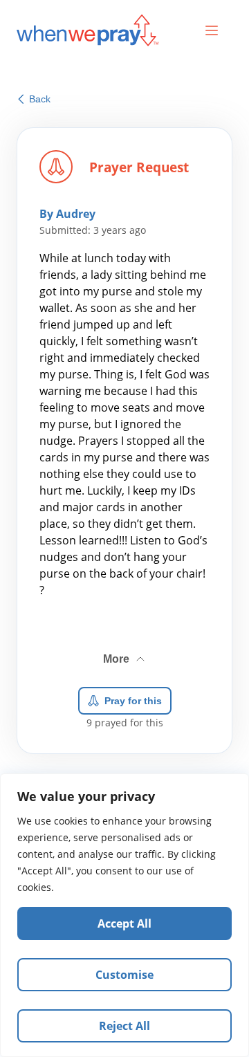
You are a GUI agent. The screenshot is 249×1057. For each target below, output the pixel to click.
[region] (124, 915)
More (125, 654)
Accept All (124, 923)
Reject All (124, 1025)
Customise (124, 974)
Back (39, 98)
